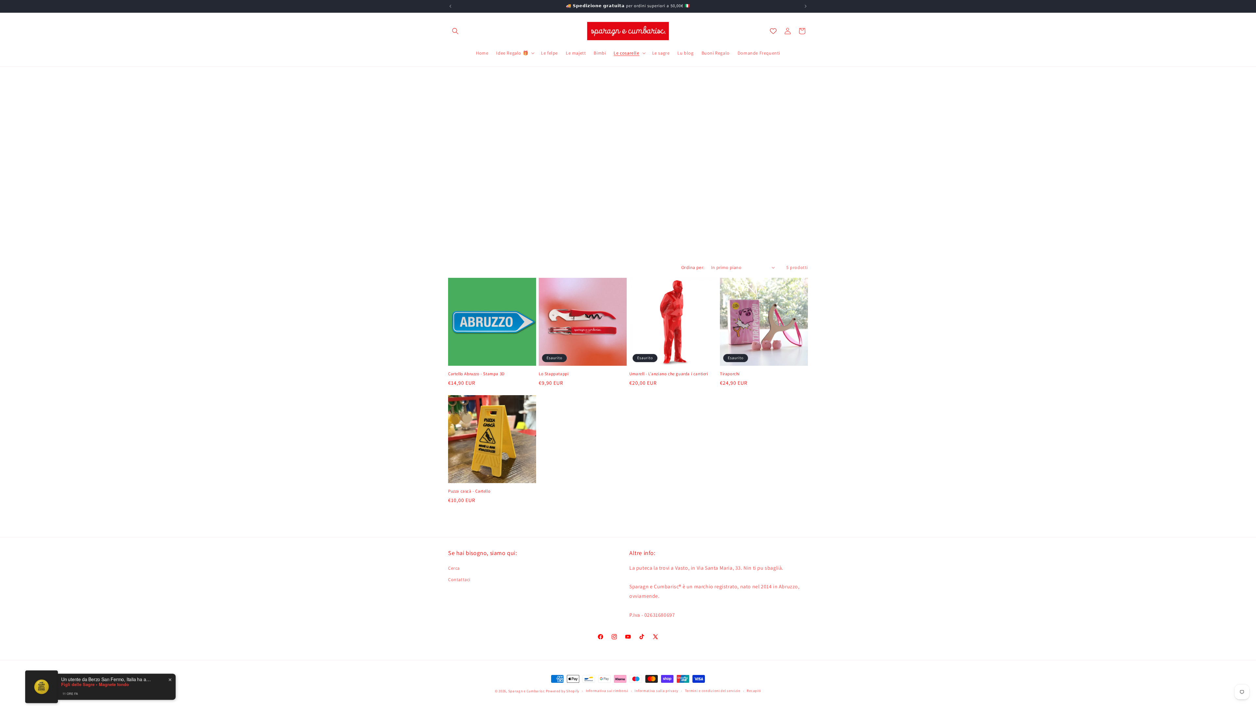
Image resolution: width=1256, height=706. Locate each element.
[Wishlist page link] (773, 31)
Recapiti (754, 690)
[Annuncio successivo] (805, 6)
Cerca (454, 568)
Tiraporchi (730, 373)
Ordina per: (692, 267)
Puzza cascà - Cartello (469, 491)
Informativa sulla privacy (656, 690)
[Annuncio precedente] (450, 6)
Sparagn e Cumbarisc (526, 691)
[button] (455, 31)
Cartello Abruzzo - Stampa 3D (476, 374)
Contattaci (459, 579)
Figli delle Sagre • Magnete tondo (95, 680)
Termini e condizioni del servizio (713, 690)
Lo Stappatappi (553, 374)
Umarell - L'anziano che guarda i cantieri (668, 374)
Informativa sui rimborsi (607, 690)
